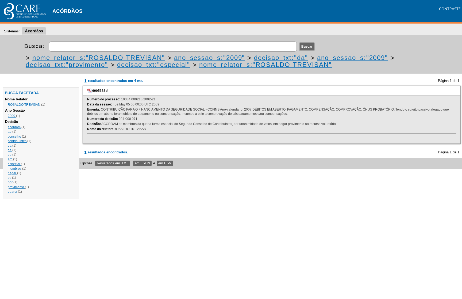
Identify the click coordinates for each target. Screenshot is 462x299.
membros (15, 169)
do (10, 155)
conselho (15, 136)
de (10, 150)
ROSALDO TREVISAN (24, 105)
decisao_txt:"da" (281, 57)
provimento (16, 187)
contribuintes (17, 141)
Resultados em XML (112, 163)
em (10, 159)
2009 (12, 116)
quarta (13, 192)
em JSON (142, 163)
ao (10, 132)
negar (12, 173)
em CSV (164, 163)
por (10, 182)
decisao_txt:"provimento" (67, 64)
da (10, 145)
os (10, 178)
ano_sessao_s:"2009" (209, 57)
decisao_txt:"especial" (153, 64)
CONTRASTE (450, 8)
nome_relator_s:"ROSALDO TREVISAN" (98, 57)
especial (14, 164)
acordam (14, 127)
